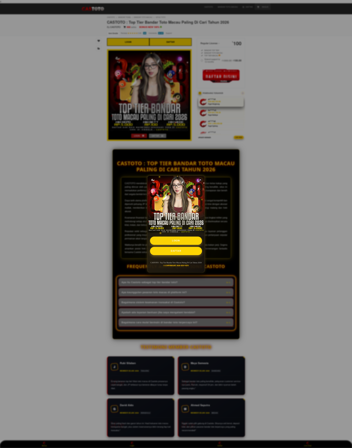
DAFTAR (176, 251)
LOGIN (176, 240)
